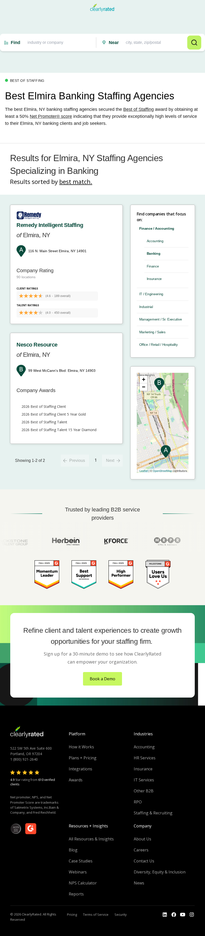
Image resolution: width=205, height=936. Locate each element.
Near (114, 42)
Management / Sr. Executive (160, 319)
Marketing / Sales (152, 332)
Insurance (154, 279)
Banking (153, 253)
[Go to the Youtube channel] (183, 915)
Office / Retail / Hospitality (158, 345)
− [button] (143, 387)
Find (15, 42)
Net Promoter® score (51, 116)
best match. (75, 181)
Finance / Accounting (156, 228)
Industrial (146, 307)
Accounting (155, 241)
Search (194, 43)
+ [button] (143, 379)
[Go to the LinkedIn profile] (165, 915)
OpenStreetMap (162, 471)
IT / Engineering (151, 294)
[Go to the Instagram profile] (192, 915)
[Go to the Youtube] (174, 915)
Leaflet (144, 471)
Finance (153, 266)
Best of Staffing (138, 109)
